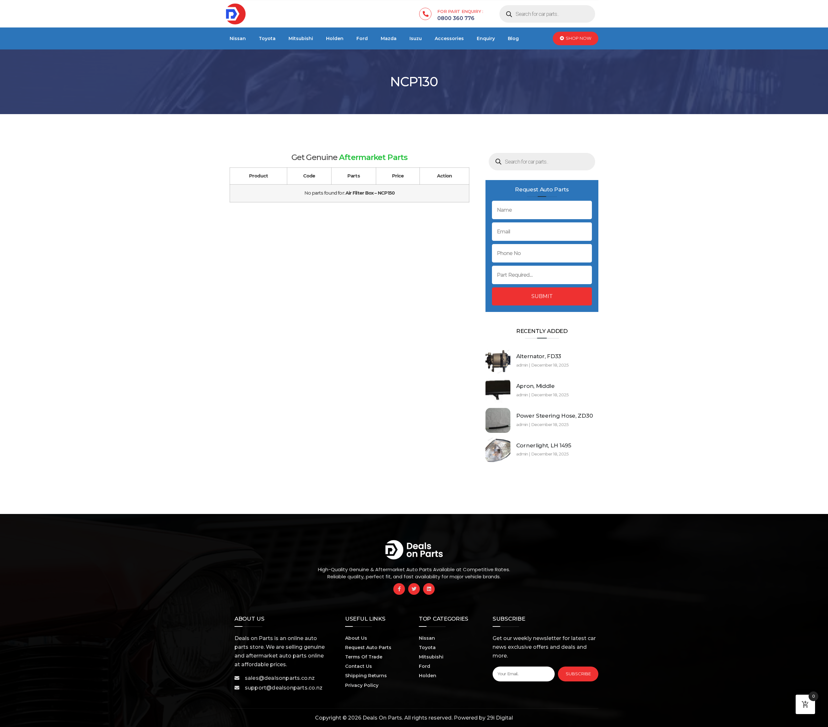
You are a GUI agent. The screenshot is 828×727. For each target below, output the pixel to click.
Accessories (449, 38)
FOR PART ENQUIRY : (460, 11)
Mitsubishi (301, 38)
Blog (513, 38)
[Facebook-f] (399, 589)
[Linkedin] (429, 589)
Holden (334, 38)
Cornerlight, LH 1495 (543, 445)
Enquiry (486, 38)
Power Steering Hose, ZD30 (554, 415)
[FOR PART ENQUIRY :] (425, 14)
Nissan (238, 38)
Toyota (267, 38)
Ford (362, 38)
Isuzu (415, 38)
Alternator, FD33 (538, 356)
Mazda (389, 38)
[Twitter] (414, 589)
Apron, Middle (535, 386)
